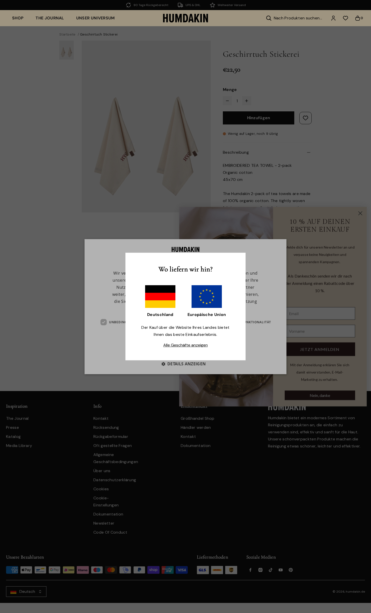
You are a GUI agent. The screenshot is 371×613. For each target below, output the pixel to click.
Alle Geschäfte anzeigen (185, 345)
